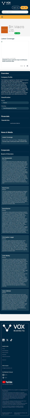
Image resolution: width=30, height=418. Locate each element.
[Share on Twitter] (24, 66)
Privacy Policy (5, 390)
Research (4, 354)
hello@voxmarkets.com (7, 368)
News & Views (5, 352)
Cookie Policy (17, 413)
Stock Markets (5, 350)
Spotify (5, 374)
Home (3, 348)
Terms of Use (23, 389)
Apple (5, 377)
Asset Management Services (9, 108)
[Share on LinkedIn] (27, 66)
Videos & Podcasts (6, 356)
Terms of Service (17, 412)
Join (23, 7)
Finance (5, 102)
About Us (4, 359)
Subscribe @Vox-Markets (7, 384)
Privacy (23, 412)
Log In (15, 7)
